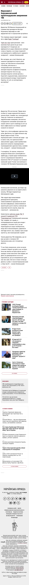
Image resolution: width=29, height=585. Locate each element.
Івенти (19, 508)
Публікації (9, 6)
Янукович (4, 267)
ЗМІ (9, 267)
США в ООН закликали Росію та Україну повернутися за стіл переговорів (12, 455)
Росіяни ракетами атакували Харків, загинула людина (14, 442)
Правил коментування (7, 296)
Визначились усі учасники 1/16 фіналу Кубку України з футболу (12, 462)
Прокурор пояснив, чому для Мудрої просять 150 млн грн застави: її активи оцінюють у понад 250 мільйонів (19, 321)
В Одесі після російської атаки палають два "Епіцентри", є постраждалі (17, 332)
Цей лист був (5, 43)
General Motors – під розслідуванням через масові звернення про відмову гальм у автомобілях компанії (14, 421)
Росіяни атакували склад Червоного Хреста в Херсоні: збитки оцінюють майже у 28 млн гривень (14, 436)
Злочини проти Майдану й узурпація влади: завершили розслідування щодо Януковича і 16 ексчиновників (14, 392)
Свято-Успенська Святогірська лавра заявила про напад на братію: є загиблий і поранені (19, 365)
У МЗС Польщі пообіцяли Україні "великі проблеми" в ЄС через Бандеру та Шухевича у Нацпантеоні (19, 308)
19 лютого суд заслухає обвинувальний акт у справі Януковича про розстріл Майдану (13, 398)
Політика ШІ (9, 512)
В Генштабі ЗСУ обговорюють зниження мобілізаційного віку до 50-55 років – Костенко (18, 343)
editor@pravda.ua (18, 570)
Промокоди (14, 517)
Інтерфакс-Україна (22, 542)
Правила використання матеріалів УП (14, 510)
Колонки (22, 6)
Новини (3, 6)
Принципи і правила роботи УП (14, 513)
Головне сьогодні (7, 302)
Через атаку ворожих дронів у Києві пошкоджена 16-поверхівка (13, 448)
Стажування (19, 515)
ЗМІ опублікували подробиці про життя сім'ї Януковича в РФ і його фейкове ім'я (13, 385)
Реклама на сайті (12, 508)
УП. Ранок (15, 6)
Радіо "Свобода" (13, 39)
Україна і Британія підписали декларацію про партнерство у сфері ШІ (12, 413)
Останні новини (7, 408)
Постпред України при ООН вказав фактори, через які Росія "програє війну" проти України (13, 428)
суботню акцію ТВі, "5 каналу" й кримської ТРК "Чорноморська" (12, 216)
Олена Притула (20, 568)
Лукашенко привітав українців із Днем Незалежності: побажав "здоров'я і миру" (18, 355)
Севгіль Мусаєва (19, 567)
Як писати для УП (10, 515)
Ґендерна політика (18, 512)
